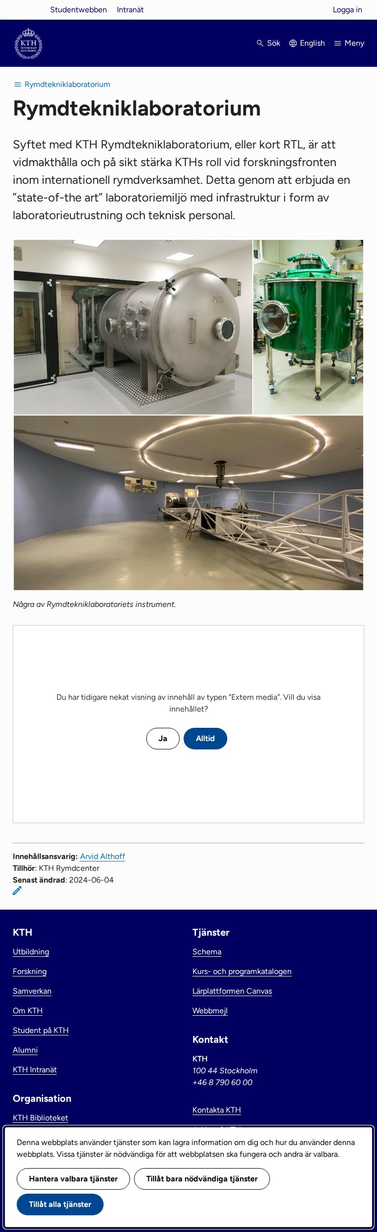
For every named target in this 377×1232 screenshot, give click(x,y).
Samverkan (32, 991)
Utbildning (31, 951)
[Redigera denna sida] (17, 890)
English (312, 43)
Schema (206, 951)
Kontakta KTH (216, 1110)
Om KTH (28, 1010)
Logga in (347, 9)
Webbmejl (210, 1010)
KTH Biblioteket (40, 1117)
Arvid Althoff (102, 856)
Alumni (25, 1050)
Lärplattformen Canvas (232, 991)
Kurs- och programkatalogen (242, 971)
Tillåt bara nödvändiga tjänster (202, 1178)
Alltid (205, 738)
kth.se (28, 9)
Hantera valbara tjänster (73, 1178)
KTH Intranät (35, 1069)
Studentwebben (78, 9)
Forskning (30, 971)
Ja (163, 738)
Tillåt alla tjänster (60, 1204)
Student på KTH (41, 1030)
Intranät (130, 9)
